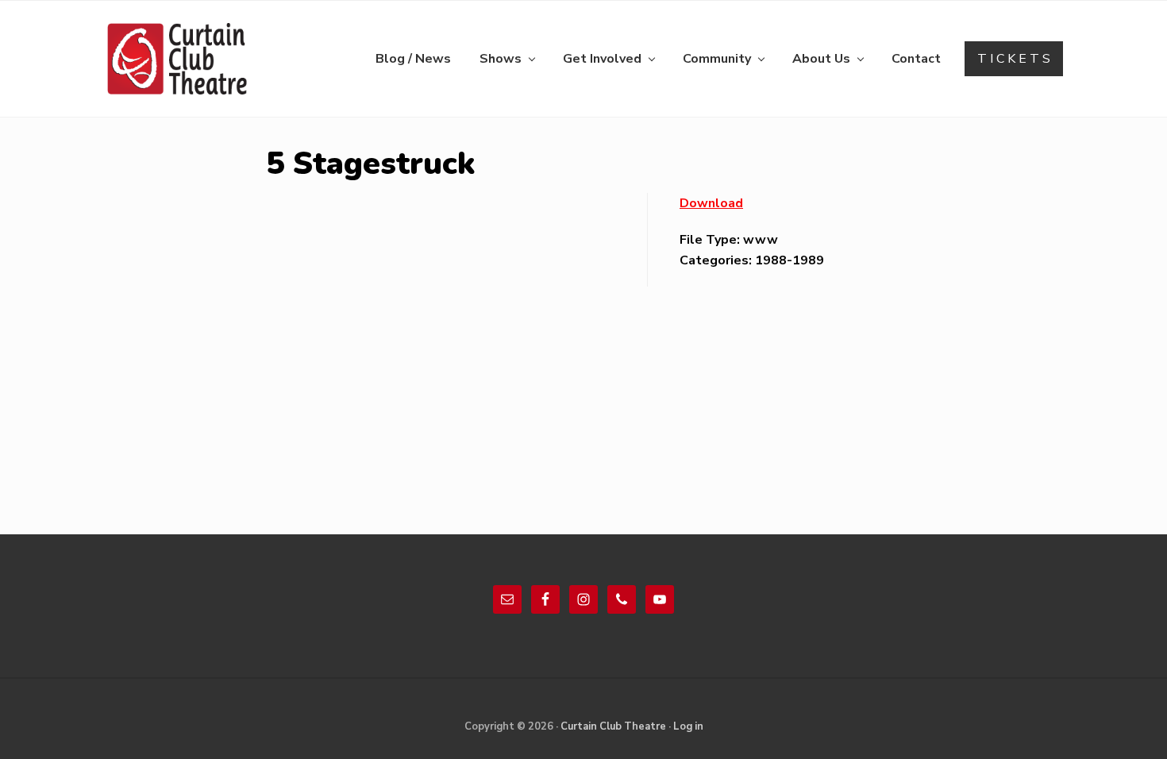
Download (711, 203)
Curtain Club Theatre (613, 726)
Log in (688, 726)
